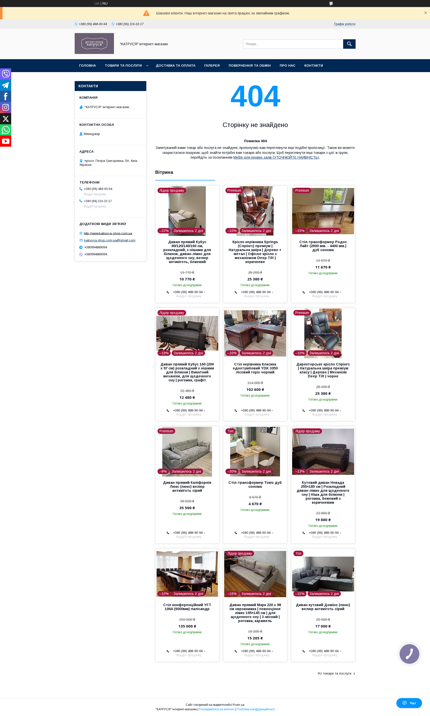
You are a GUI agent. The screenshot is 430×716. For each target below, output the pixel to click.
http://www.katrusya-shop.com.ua (108, 233)
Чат (413, 703)
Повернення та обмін (250, 65)
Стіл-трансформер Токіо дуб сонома (255, 485)
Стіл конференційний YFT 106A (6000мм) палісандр (187, 607)
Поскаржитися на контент (217, 709)
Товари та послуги (123, 65)
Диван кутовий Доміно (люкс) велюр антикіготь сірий (323, 607)
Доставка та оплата (175, 65)
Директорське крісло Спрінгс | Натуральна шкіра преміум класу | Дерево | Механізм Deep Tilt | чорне (323, 370)
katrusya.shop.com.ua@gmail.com (109, 240)
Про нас (287, 65)
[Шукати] (349, 44)
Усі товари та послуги (334, 673)
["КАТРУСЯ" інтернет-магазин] (94, 53)
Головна (87, 65)
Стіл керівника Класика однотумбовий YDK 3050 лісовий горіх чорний (255, 368)
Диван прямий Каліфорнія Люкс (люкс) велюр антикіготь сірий (187, 486)
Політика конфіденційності (256, 709)
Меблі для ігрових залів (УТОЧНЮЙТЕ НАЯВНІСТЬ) (276, 157)
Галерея (212, 65)
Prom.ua (238, 705)
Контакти (313, 65)
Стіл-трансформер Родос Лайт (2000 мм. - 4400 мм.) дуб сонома (323, 246)
